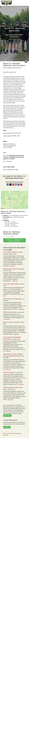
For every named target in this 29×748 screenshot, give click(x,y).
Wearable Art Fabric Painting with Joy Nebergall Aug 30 (13, 355)
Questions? (7, 427)
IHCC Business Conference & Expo (13, 388)
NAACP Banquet (8, 372)
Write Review (7, 415)
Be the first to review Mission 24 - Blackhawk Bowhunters (14, 240)
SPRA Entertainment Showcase (13, 269)
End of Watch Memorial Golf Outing (12, 253)
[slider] (6, 236)
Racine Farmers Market (11, 322)
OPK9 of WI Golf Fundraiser (12, 299)
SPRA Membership (9, 312)
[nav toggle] (26, 61)
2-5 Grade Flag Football (11, 284)
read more (12, 266)
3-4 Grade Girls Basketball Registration (12, 338)
